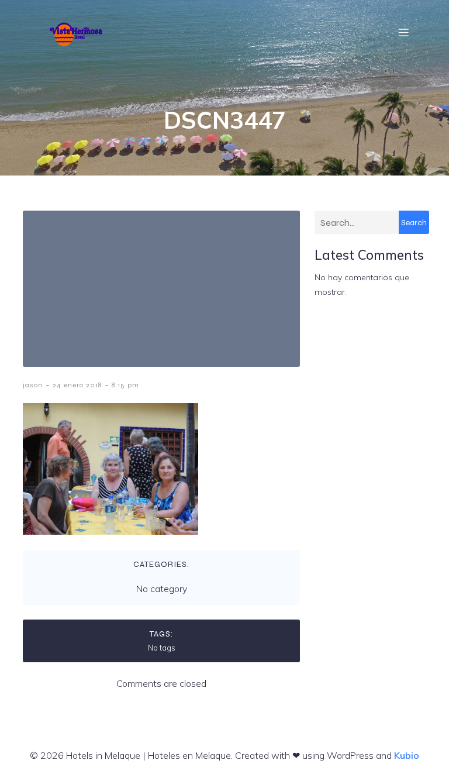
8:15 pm (125, 385)
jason (33, 385)
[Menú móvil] (404, 32)
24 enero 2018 (77, 385)
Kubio (406, 755)
